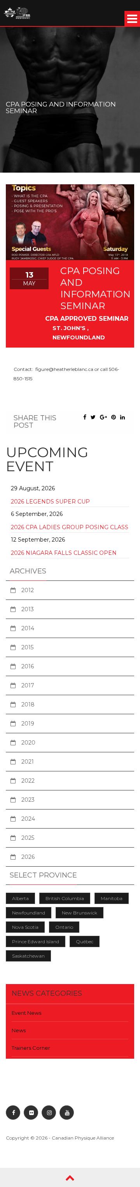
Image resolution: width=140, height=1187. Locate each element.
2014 (27, 628)
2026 (28, 856)
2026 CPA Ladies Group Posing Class (69, 527)
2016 (27, 666)
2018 (28, 704)
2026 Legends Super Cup (50, 501)
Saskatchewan (28, 956)
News (19, 1030)
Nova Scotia (25, 927)
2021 (27, 761)
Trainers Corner (31, 1048)
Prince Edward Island (35, 941)
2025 (27, 837)
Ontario (64, 927)
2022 (28, 780)
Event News (26, 1013)
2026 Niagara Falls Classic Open (64, 552)
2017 (27, 685)
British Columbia (65, 898)
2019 (27, 723)
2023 (28, 799)
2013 (27, 609)
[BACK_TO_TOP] (70, 1177)
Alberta (20, 898)
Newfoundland (28, 913)
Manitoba (111, 898)
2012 (27, 590)
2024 (28, 818)
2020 (28, 742)
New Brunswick (79, 913)
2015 (27, 647)
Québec (84, 941)
